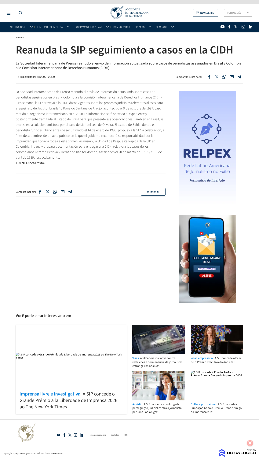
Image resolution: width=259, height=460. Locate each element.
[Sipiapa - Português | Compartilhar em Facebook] (209, 77)
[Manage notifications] (250, 443)
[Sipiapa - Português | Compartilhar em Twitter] (217, 77)
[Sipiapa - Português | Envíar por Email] (232, 77)
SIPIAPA (20, 37)
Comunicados (121, 27)
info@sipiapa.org (98, 434)
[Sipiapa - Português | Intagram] (243, 26)
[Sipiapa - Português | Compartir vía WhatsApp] (55, 192)
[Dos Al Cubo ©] (237, 456)
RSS (125, 434)
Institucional (17, 27)
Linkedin (81, 435)
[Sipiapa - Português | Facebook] (229, 26)
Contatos (115, 434)
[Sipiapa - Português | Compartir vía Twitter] (47, 192)
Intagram (75, 435)
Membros (161, 27)
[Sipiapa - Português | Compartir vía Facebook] (40, 192)
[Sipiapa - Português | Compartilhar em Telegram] (239, 77)
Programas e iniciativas (88, 27)
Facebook (64, 435)
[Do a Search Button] (19, 13)
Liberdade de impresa (50, 27)
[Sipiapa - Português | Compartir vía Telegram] (70, 192)
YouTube (58, 435)
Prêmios (139, 27)
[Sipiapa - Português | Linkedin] (250, 26)
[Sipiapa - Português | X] (236, 26)
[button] (205, 13)
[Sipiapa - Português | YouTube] (222, 26)
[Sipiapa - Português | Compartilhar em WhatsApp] (224, 77)
